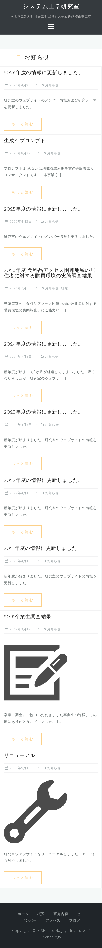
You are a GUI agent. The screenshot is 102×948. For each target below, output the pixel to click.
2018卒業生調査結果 (27, 617)
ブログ (74, 920)
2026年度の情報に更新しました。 (43, 73)
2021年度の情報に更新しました (40, 548)
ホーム (23, 913)
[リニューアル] (35, 811)
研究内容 (60, 913)
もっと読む (23, 123)
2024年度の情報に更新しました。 (43, 344)
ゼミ (80, 913)
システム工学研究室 (51, 7)
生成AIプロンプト (25, 141)
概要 (41, 913)
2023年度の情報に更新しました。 (43, 412)
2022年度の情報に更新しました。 (43, 480)
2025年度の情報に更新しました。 (43, 209)
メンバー (29, 920)
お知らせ (52, 85)
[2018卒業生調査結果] (35, 672)
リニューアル (19, 755)
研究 (64, 288)
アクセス (53, 920)
